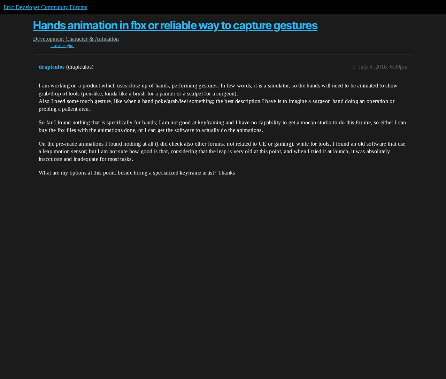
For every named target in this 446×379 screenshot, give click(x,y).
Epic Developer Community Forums (45, 7)
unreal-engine (62, 45)
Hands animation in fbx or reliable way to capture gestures (175, 25)
